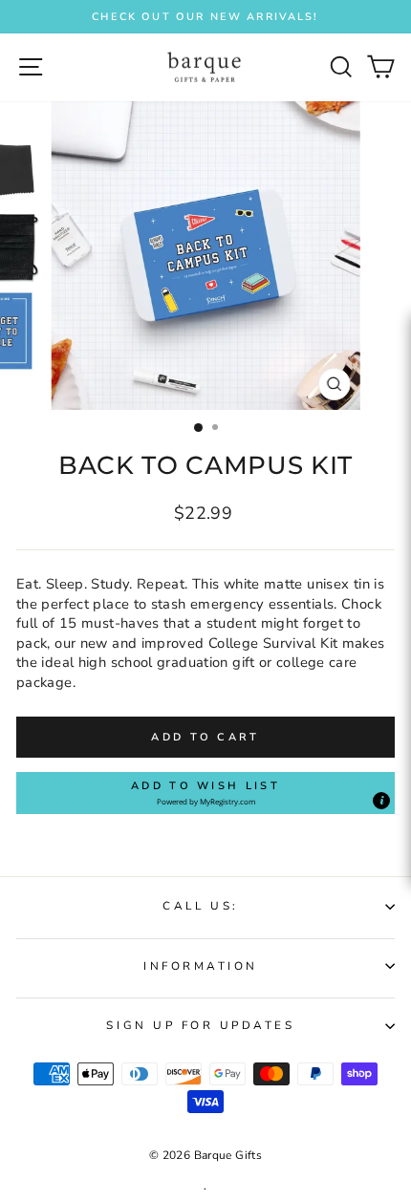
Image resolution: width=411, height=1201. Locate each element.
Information (200, 966)
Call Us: (200, 905)
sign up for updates (200, 1025)
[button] (205, 793)
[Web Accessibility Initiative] (403, 554)
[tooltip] (381, 800)
